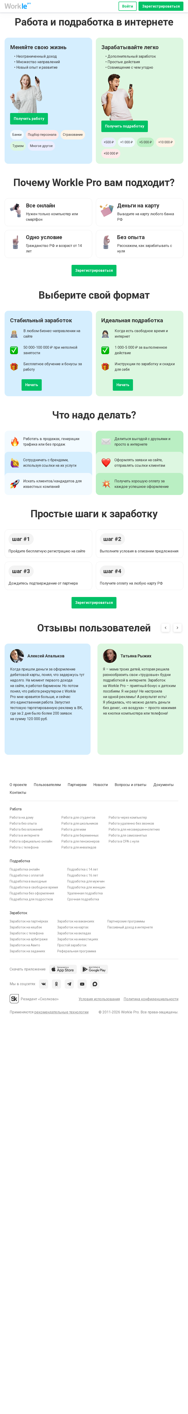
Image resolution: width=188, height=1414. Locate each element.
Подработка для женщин (86, 887)
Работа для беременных (80, 835)
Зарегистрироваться (161, 6)
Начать (31, 385)
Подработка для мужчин (86, 881)
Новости (100, 785)
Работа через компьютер (128, 817)
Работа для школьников (79, 823)
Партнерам (77, 785)
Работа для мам (73, 829)
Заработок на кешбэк (26, 927)
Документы (163, 785)
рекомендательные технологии (61, 1012)
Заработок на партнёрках (29, 921)
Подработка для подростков (31, 899)
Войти (127, 6)
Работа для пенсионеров (80, 841)
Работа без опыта (23, 823)
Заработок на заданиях (27, 951)
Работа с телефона (24, 847)
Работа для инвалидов (78, 847)
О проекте (18, 785)
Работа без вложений (26, 829)
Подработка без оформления (32, 893)
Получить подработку (124, 126)
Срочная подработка (83, 899)
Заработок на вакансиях (75, 921)
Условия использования (99, 999)
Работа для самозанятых (128, 835)
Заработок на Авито (25, 945)
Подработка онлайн (25, 869)
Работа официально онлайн (31, 841)
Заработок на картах (72, 927)
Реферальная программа (76, 951)
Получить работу (29, 118)
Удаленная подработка (85, 893)
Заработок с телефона (27, 933)
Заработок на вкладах (74, 933)
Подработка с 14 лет (82, 869)
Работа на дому (21, 817)
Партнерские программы (126, 921)
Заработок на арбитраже (29, 939)
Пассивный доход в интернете (130, 927)
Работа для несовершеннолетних (134, 829)
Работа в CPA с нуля (124, 841)
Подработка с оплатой (27, 875)
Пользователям (47, 785)
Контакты (18, 792)
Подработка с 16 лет (82, 875)
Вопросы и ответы (131, 785)
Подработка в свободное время (34, 887)
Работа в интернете (24, 835)
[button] (165, 628)
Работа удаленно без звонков (131, 823)
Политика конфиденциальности (151, 999)
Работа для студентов (78, 817)
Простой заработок (71, 945)
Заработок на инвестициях (77, 939)
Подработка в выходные (28, 881)
